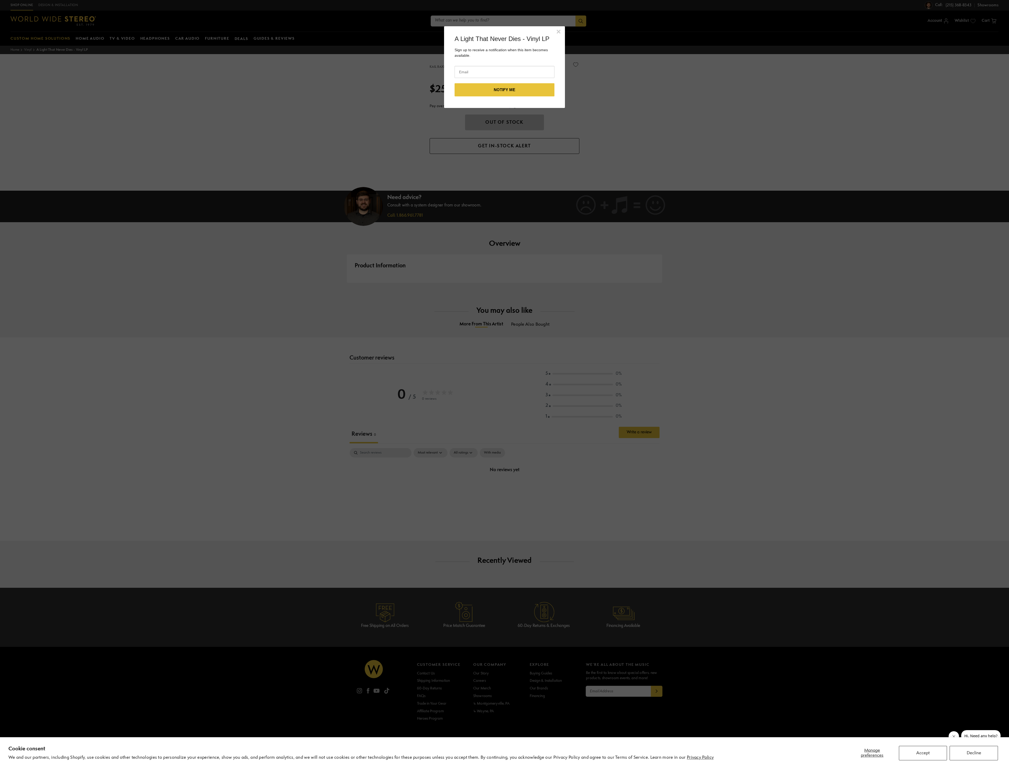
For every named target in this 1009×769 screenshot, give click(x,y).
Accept (923, 753)
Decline (974, 753)
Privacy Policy (700, 757)
